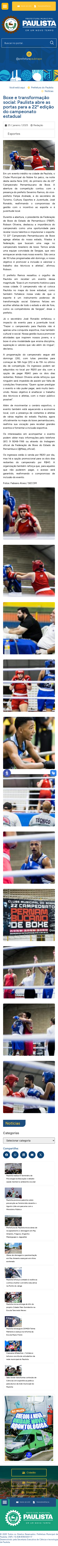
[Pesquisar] (52, 43)
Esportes (14, 134)
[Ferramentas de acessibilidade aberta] (7, 773)
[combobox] (25, 43)
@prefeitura (29, 58)
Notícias (12, 1123)
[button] (5, 6)
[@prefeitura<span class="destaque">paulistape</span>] (29, 54)
